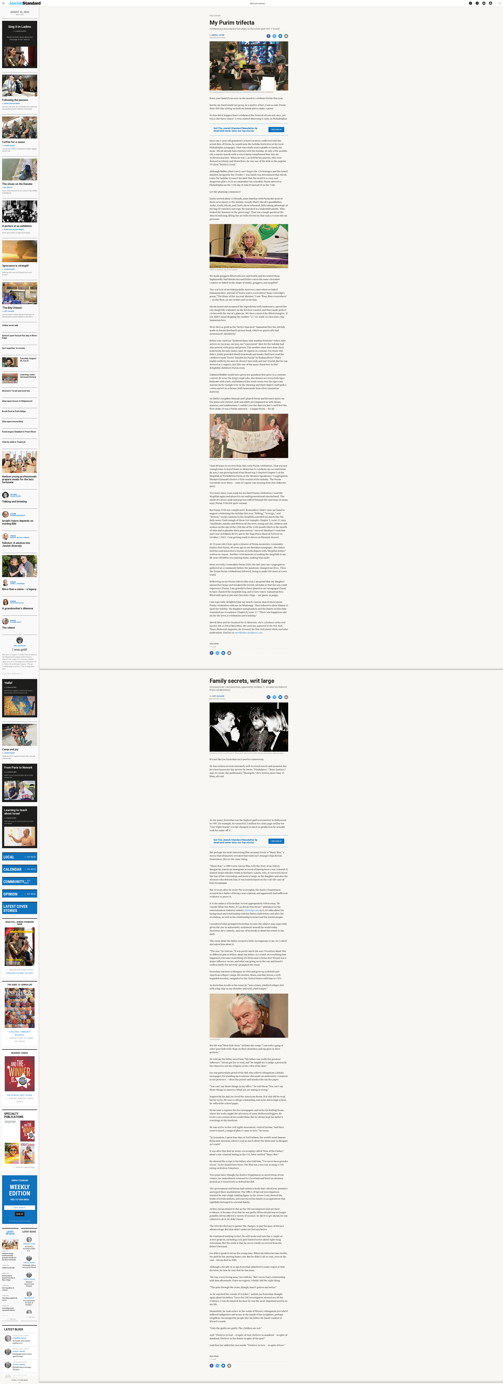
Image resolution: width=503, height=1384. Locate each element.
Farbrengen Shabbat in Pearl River (19, 432)
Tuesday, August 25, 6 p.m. (28, 359)
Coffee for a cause (13, 142)
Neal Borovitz (29, 1298)
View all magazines (25, 1167)
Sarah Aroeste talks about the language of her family (20, 38)
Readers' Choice (19, 1053)
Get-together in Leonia (13, 348)
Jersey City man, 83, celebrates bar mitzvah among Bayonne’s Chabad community (19, 107)
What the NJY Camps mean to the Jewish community (18, 757)
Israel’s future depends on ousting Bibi (17, 522)
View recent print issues (21, 970)
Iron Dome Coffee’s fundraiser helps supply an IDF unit (19, 150)
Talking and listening (14, 501)
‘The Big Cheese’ (12, 307)
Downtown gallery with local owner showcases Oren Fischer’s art (18, 691)
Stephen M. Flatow (29, 1244)
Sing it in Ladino (19, 27)
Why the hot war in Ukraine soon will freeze (17, 273)
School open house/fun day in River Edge (19, 336)
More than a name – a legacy (19, 589)
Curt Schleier (218, 696)
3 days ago (5, 1251)
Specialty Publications (13, 1115)
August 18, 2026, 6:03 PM (21, 1335)
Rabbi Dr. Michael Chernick (19, 537)
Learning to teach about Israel (15, 811)
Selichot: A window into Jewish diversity (16, 544)
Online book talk (10, 325)
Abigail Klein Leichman (12, 103)
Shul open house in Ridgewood (17, 401)
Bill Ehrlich (8, 187)
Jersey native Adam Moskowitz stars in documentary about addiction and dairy (18, 315)
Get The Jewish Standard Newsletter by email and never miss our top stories (235, 129)
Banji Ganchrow (20, 646)
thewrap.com (252, 910)
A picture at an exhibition (17, 226)
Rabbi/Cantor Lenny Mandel (14, 229)
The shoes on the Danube (17, 184)
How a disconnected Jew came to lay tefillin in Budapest (19, 191)
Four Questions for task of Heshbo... (29, 1302)
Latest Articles (10, 1232)
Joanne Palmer (20, 31)
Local (214, 647)
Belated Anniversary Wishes (29, 1284)
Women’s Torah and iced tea (16, 391)
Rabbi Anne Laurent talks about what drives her (18, 776)
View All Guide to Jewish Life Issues (21, 1039)
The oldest (9, 627)
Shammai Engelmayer (17, 515)
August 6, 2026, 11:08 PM (21, 1349)
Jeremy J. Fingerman (17, 583)
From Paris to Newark (18, 767)
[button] (499, 3)
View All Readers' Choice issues (21, 1100)
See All (13, 1319)
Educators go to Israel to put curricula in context (18, 822)
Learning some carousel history (28, 375)
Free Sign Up (276, 129)
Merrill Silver (218, 35)
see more (31, 857)
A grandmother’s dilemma (17, 608)
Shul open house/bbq (12, 421)
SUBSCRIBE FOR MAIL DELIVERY (19, 973)
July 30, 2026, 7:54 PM (19, 1362)
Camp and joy (10, 749)
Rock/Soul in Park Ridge (14, 411)
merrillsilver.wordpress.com (248, 632)
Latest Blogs (29, 1231)
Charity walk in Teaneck (14, 442)
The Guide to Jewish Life (19, 984)
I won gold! (19, 649)
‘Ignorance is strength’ (15, 265)
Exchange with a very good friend (29, 1266)
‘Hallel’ (8, 683)
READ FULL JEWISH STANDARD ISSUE (20, 923)
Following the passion (15, 100)
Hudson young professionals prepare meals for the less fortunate (19, 479)
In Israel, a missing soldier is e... (29, 1248)
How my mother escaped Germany (16, 232)
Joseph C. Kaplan (29, 1262)
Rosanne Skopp (15, 622)
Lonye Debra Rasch (17, 603)
